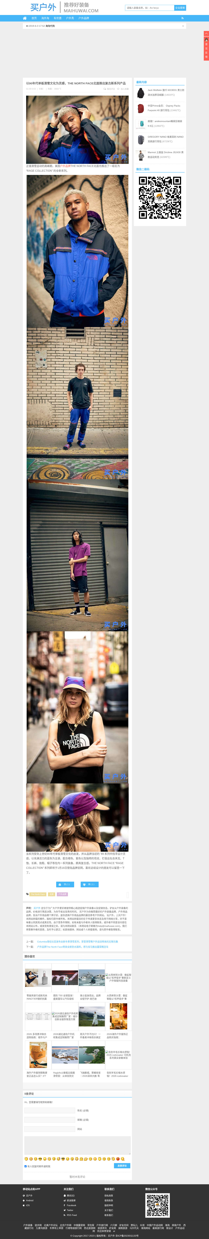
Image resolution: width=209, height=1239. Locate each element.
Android (29, 1200)
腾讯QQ (70, 1195)
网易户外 (176, 1225)
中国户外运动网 (155, 1225)
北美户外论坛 (51, 1225)
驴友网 (112, 1228)
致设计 (169, 1228)
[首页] (26, 18)
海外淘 (45, 18)
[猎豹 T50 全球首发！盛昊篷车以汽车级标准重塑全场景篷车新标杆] (65, 977)
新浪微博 (71, 1200)
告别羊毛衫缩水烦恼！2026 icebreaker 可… (117, 1074)
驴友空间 (124, 1225)
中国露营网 (79, 1225)
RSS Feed (72, 1215)
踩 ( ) (91, 884)
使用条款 (108, 1200)
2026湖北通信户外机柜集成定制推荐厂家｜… (63, 1036)
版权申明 (108, 1205)
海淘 (167, 1225)
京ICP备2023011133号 (127, 1235)
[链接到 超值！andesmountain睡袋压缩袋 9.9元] (141, 128)
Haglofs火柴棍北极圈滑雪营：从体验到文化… (64, 1074)
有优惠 (58, 18)
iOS (28, 1205)
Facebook (71, 1205)
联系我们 (108, 1215)
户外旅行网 (102, 1225)
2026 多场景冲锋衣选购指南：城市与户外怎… (37, 1036)
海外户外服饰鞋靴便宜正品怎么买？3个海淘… (37, 1074)
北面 (52, 894)
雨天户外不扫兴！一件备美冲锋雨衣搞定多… (90, 1036)
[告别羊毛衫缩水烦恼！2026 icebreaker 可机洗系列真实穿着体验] (118, 1055)
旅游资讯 (102, 1228)
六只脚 (113, 1225)
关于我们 (108, 1210)
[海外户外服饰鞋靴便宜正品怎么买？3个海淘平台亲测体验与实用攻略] (38, 1055)
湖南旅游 (122, 1228)
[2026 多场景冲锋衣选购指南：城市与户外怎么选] (38, 1016)
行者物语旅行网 (74, 1228)
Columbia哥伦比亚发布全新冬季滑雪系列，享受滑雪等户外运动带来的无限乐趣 (77, 941)
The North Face (38, 894)
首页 (34, 18)
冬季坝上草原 (56, 1228)
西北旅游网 (89, 1228)
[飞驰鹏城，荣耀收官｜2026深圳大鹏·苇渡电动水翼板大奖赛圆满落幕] (92, 1055)
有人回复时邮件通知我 (38, 1166)
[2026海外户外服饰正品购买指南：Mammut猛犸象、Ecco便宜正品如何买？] (118, 1016)
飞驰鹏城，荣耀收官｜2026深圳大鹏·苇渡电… (90, 1074)
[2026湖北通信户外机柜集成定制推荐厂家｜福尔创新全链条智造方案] (65, 1016)
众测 (142, 1225)
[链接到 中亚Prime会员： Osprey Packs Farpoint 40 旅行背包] (141, 113)
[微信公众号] (157, 1217)
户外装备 (27, 1225)
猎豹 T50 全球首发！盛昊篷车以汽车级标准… (64, 997)
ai (114, 1231)
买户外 (29, 1195)
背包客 (90, 1225)
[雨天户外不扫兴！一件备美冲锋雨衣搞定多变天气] (92, 1016)
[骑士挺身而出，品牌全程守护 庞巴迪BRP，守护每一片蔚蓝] (92, 977)
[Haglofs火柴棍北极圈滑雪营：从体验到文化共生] (65, 1055)
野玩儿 (134, 1225)
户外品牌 (84, 18)
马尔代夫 (134, 1228)
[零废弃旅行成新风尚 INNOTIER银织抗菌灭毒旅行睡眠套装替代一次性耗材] (38, 978)
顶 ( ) (67, 884)
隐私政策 (108, 1195)
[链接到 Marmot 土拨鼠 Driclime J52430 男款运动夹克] (141, 159)
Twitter (70, 1210)
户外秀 (70, 18)
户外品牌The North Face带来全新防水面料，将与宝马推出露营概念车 (72, 946)
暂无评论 (111, 89)
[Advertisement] (104, 53)
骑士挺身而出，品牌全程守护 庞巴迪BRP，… (90, 997)
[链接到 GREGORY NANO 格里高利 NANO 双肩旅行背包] (141, 144)
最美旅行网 (158, 1228)
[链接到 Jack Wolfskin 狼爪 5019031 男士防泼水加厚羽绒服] (141, 97)
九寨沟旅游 (41, 1228)
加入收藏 (124, 89)
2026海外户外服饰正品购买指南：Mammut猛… (117, 1036)
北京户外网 (65, 1225)
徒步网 (38, 1225)
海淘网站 (145, 1228)
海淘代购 (50, 25)
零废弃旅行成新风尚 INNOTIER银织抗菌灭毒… (37, 997)
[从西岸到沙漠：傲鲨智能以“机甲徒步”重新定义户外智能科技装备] (118, 977)
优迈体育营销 (104, 1231)
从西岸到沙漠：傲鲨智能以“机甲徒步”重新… (117, 997)
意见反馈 (206, 50)
